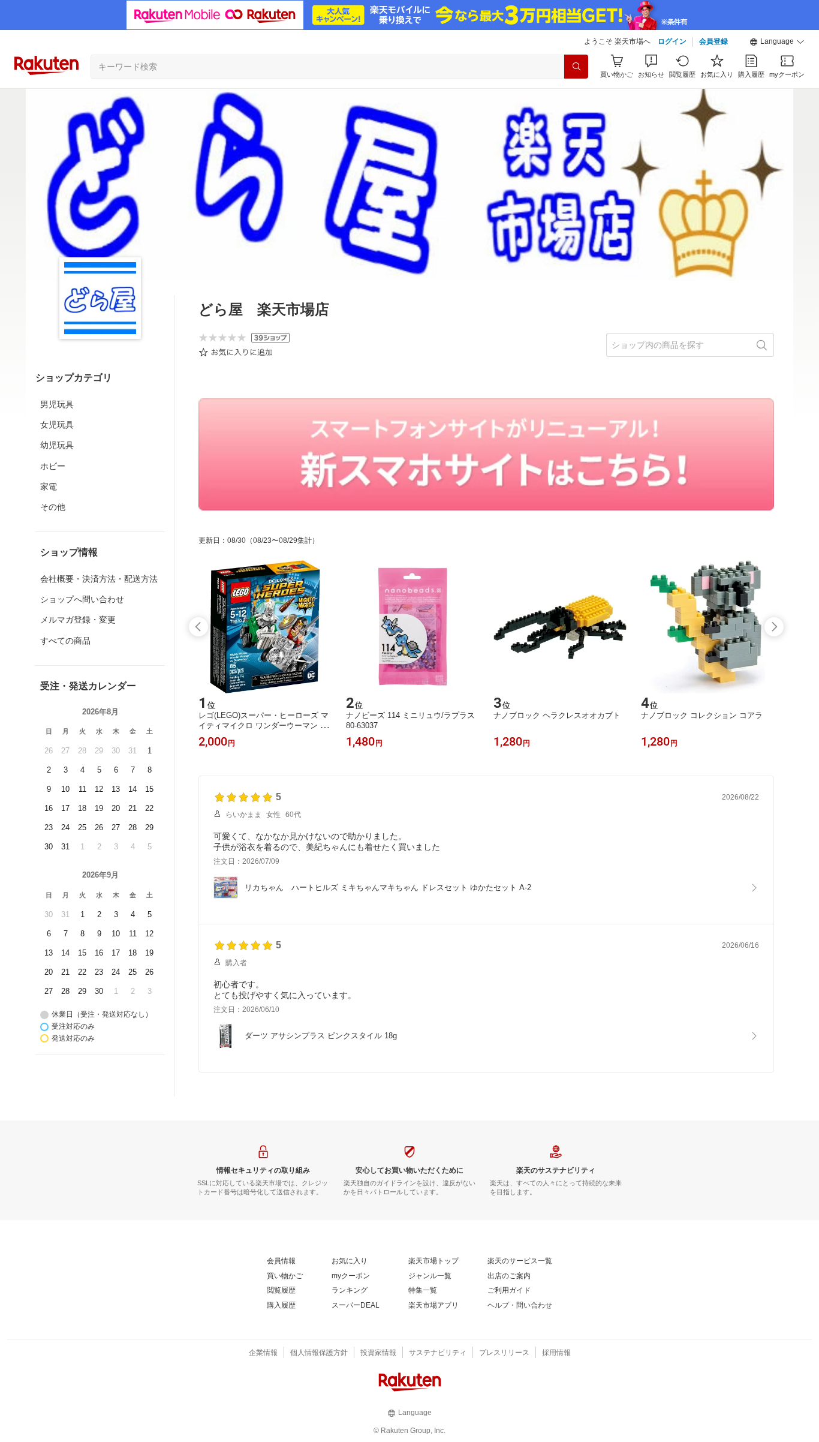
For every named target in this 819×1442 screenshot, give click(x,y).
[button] (777, 42)
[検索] (576, 67)
